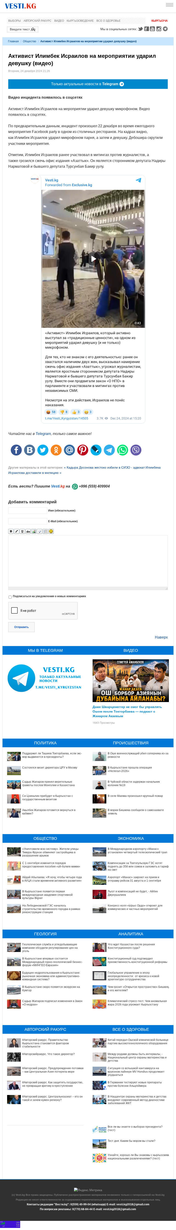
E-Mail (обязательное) (63, 521)
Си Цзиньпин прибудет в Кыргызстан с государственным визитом (47, 797)
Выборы (14, 20)
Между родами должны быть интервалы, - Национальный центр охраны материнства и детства (137, 1057)
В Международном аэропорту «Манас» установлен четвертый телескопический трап (137, 850)
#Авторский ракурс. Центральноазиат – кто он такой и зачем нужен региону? (52, 1098)
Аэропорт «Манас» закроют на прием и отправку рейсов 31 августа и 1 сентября (134, 879)
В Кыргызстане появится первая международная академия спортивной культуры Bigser (47, 895)
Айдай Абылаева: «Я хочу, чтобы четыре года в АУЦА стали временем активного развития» (52, 879)
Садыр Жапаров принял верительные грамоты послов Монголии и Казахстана (48, 783)
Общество (29, 41)
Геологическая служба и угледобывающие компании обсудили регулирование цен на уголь (50, 948)
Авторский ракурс (38, 20)
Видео (59, 20)
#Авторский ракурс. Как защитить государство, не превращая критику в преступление (52, 1084)
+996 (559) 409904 (94, 486)
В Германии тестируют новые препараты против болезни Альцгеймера (135, 1084)
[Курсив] (16, 531)
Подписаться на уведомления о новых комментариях (49, 596)
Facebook (146, 28)
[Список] (45, 531)
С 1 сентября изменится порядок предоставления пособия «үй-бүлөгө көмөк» (51, 865)
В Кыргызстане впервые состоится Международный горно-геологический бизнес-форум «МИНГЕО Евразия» (52, 962)
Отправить (21, 627)
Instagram (159, 28)
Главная (13, 41)
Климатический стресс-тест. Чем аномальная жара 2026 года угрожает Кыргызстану (137, 1002)
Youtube (153, 28)
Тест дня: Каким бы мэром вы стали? (131, 1141)
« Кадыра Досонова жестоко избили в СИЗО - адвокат (104, 467)
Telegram (166, 28)
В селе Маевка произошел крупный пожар (135, 796)
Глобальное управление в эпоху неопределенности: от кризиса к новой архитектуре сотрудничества (133, 976)
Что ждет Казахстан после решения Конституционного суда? (131, 946)
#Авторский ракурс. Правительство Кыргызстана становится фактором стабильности (45, 1043)
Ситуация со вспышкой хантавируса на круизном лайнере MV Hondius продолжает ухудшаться (136, 1071)
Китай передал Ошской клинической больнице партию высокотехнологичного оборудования (138, 1041)
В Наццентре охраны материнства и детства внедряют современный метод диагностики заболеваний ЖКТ (137, 1100)
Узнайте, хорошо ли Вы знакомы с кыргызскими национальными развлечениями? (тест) (139, 1156)
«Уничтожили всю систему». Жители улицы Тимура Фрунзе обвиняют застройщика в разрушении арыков (50, 852)
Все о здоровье (108, 20)
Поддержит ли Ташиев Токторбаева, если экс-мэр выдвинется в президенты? (52, 755)
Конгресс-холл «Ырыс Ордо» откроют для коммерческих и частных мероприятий (135, 907)
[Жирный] (11, 531)
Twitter (140, 28)
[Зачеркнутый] (28, 531)
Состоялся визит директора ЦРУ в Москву (49, 767)
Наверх (161, 637)
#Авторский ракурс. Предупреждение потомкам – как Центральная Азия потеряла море (53, 1070)
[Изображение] (33, 531)
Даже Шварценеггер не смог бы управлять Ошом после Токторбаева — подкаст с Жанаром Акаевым (127, 711)
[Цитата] (39, 531)
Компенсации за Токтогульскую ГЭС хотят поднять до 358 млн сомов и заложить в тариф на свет (138, 866)
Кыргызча (159, 20)
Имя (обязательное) (61, 510)
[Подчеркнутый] (22, 531)
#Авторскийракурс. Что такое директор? (48, 1054)
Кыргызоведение (80, 20)
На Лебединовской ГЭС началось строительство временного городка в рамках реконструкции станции (51, 909)
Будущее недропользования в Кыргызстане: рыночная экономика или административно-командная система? (51, 976)
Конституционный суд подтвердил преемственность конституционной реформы (137, 960)
